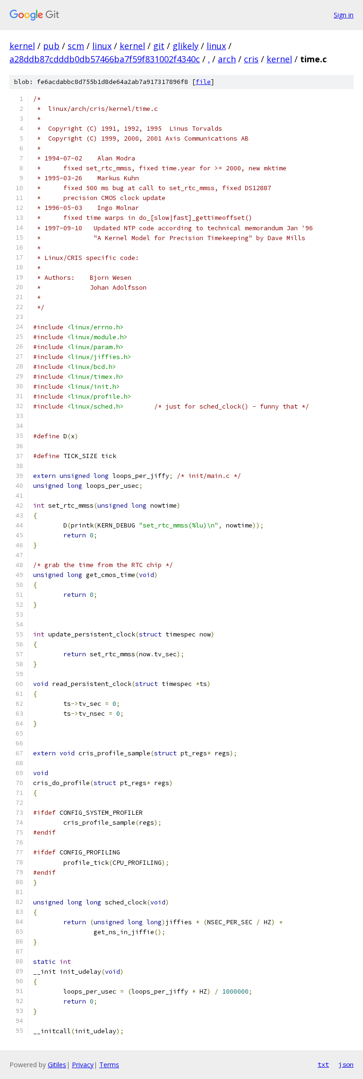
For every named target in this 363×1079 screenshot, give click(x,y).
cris (251, 59)
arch (227, 59)
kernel (22, 45)
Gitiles (57, 1064)
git (158, 45)
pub (51, 45)
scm (76, 45)
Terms (109, 1064)
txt (323, 1064)
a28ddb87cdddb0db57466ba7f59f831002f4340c (104, 59)
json (346, 1064)
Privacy (83, 1064)
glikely (186, 45)
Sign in (344, 14)
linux (102, 45)
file (203, 82)
